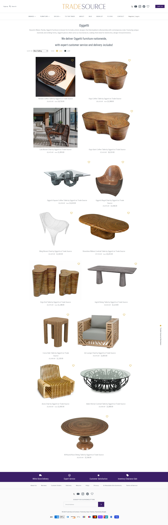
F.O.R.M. (110, 16)
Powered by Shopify (100, 512)
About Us (34, 485)
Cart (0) (160, 6)
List (68, 51)
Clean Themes (90, 512)
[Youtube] (135, 6)
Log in (137, 16)
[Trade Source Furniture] (84, 4)
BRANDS (32, 16)
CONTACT (120, 16)
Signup (5, 6)
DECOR (57, 16)
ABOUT (81, 16)
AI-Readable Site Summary (112, 485)
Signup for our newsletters (84, 499)
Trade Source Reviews (161, 336)
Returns (78, 485)
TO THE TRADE (70, 16)
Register (131, 16)
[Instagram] (140, 6)
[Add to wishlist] (72, 60)
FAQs (87, 485)
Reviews (44, 485)
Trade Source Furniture (72, 512)
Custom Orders (56, 485)
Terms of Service (131, 485)
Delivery (69, 485)
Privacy (96, 485)
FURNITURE (44, 16)
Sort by (29, 51)
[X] (132, 6)
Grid (61, 51)
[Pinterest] (144, 6)
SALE (90, 16)
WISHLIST (99, 16)
